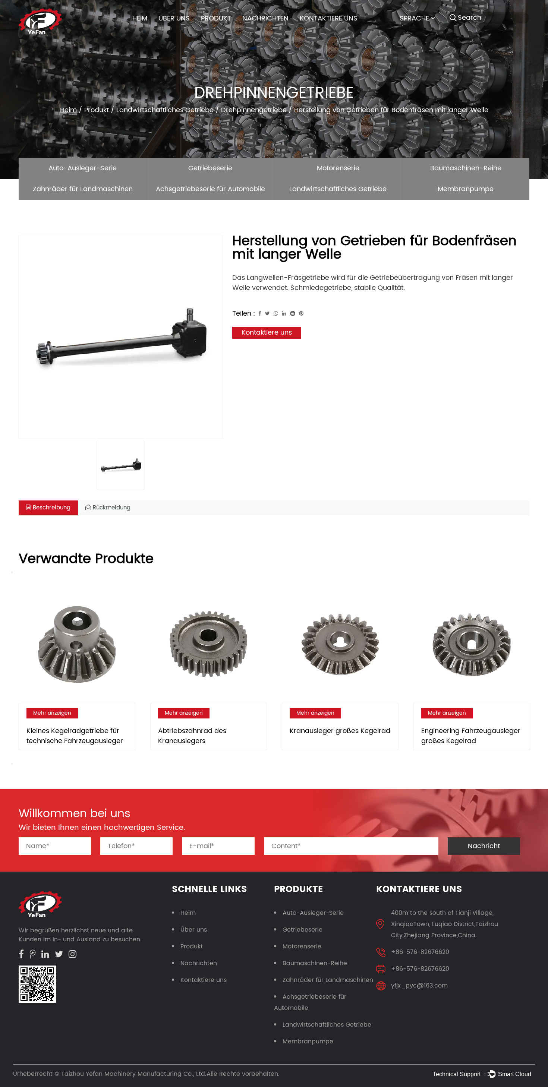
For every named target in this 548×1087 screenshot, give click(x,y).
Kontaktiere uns (329, 18)
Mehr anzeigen (52, 713)
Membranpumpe (466, 189)
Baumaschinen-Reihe (465, 168)
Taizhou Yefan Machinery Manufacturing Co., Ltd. (134, 1074)
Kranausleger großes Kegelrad (340, 731)
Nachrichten (265, 18)
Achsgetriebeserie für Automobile (210, 189)
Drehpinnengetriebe (254, 110)
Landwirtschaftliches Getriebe (165, 110)
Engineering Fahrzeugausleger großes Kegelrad (470, 736)
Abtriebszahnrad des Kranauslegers (192, 736)
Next (12, 764)
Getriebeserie (210, 168)
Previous (12, 572)
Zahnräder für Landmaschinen (83, 189)
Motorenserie (338, 168)
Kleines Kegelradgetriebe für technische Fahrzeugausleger (74, 736)
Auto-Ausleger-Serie (82, 168)
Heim (139, 18)
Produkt (216, 18)
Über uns (174, 18)
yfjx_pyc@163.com (419, 985)
